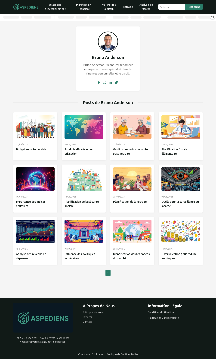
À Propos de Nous (93, 312)
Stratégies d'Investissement (55, 6)
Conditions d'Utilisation (161, 312)
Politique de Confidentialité (163, 317)
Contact (87, 321)
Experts (87, 317)
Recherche (194, 6)
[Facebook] (99, 83)
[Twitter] (116, 83)
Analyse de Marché (146, 6)
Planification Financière (83, 6)
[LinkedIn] (110, 83)
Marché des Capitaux (109, 6)
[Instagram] (104, 83)
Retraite (128, 6)
